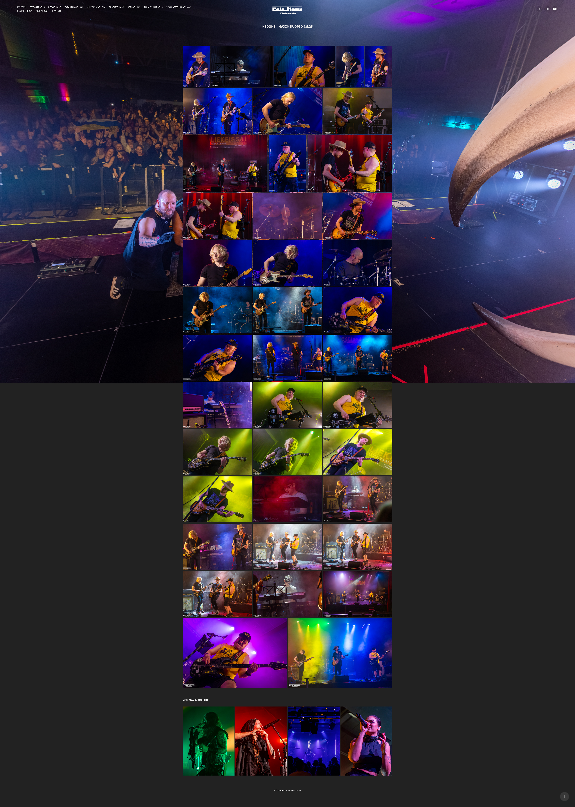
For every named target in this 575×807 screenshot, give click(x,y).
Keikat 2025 (134, 7)
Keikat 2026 (54, 7)
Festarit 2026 (37, 7)
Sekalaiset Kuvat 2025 (178, 7)
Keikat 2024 (42, 10)
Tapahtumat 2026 (74, 7)
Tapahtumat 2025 (153, 7)
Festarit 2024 (24, 10)
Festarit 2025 (116, 7)
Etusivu (21, 7)
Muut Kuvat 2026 (96, 7)
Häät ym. (56, 10)
